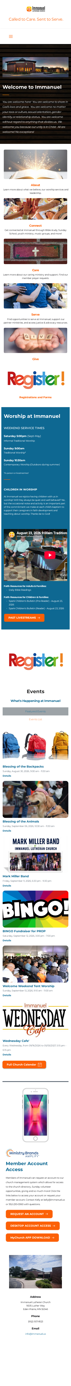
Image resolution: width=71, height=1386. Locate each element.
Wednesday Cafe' (16, 1041)
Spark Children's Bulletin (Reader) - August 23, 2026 (37, 608)
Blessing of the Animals (21, 821)
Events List (35, 719)
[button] (11, 36)
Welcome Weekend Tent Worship (28, 986)
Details (7, 775)
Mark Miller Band (16, 876)
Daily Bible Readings (20, 589)
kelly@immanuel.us (54, 1199)
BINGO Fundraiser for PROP (24, 931)
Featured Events (35, 711)
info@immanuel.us (35, 1333)
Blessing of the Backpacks (23, 766)
